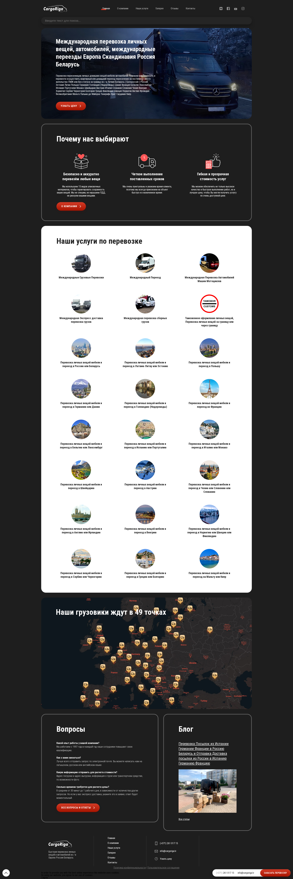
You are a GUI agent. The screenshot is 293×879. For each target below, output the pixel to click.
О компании (122, 8)
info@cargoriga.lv (246, 872)
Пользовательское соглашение (163, 867)
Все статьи (184, 819)
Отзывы (174, 8)
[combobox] (146, 20)
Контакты (190, 8)
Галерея (159, 8)
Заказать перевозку (275, 873)
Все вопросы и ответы (76, 807)
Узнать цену (69, 105)
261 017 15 (225, 872)
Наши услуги (142, 8)
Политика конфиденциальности (130, 867)
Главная (106, 8)
